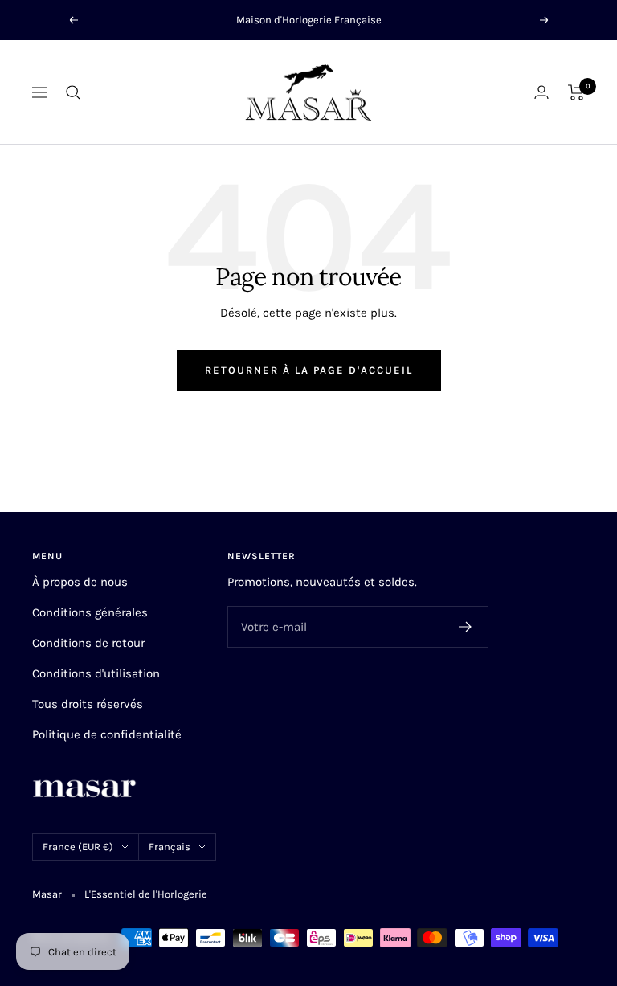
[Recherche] (73, 92)
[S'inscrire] (465, 626)
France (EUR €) (78, 847)
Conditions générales (90, 612)
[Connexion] (541, 92)
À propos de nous (80, 582)
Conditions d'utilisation (96, 673)
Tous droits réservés (87, 704)
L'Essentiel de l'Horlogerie (145, 894)
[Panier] (576, 92)
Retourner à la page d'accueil (309, 370)
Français (169, 847)
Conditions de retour (88, 643)
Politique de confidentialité (107, 734)
